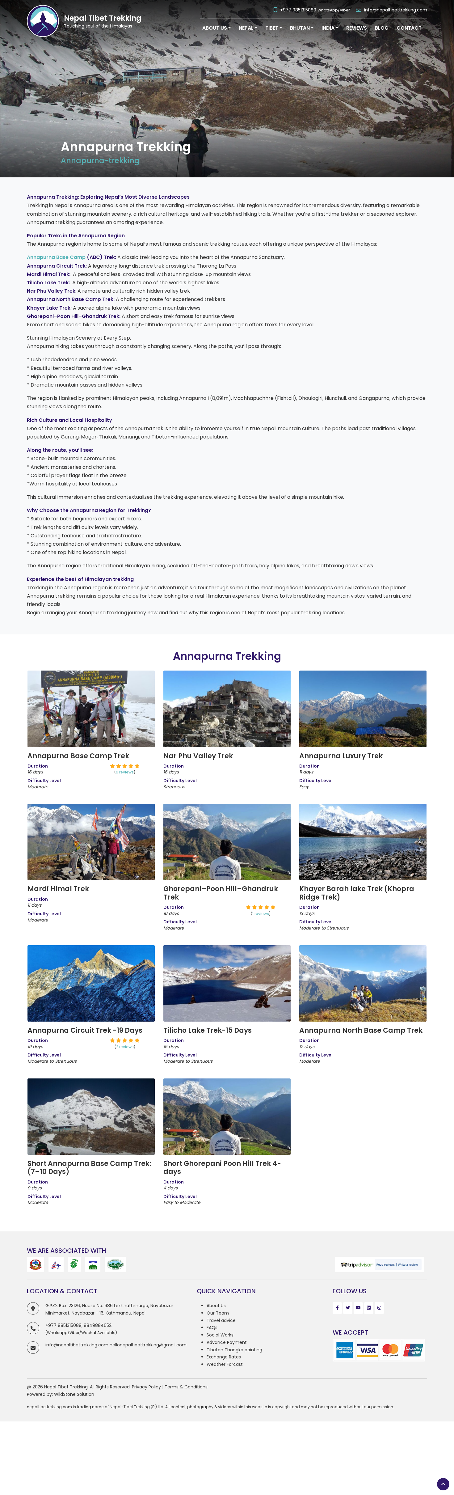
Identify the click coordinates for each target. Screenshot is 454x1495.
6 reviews (91, 698)
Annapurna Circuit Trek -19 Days (84, 1030)
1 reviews (227, 831)
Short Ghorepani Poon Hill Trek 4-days (222, 1167)
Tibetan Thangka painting (234, 1350)
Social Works (220, 1335)
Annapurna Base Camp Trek (78, 756)
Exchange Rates (224, 1357)
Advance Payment (227, 1342)
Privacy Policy (146, 1387)
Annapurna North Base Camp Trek (360, 1030)
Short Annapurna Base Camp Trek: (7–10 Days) (89, 1167)
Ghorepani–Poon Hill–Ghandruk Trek (220, 893)
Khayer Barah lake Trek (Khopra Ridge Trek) (356, 893)
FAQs (212, 1327)
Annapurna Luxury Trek (341, 756)
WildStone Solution (74, 1394)
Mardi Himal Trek (58, 889)
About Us (216, 1305)
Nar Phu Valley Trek (198, 756)
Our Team (218, 1313)
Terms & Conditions (186, 1387)
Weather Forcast (225, 1364)
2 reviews (91, 972)
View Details (91, 724)
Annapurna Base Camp (56, 257)
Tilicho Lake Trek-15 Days (207, 1030)
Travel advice (221, 1320)
